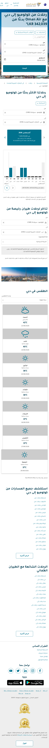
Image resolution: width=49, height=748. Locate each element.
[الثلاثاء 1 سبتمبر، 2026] (7, 176)
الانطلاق (42, 58)
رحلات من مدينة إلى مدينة (26, 691)
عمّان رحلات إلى (41, 583)
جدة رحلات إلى (41, 601)
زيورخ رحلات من (41, 549)
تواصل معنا (44, 656)
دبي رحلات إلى (41, 580)
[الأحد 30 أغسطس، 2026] (14, 171)
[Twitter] (18, 671)
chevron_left (44, 137)
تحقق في (6, 4)
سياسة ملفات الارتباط (24, 735)
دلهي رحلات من (41, 534)
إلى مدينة (38, 691)
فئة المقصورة (43, 237)
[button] (24, 32)
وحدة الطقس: (6, 296)
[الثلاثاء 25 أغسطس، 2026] (32, 176)
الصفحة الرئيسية (42, 83)
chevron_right (5, 137)
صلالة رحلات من (41, 538)
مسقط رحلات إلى (40, 576)
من (44, 43)
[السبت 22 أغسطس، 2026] (43, 169)
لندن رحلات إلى (41, 609)
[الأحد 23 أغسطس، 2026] (39, 176)
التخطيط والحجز (14, 4)
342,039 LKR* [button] (36, 24)
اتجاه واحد (42, 32)
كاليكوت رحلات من (40, 502)
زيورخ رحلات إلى (41, 627)
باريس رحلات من (40, 512)
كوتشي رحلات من (40, 505)
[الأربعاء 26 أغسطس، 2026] (28, 176)
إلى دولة (45, 691)
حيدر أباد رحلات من (40, 531)
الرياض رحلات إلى (40, 620)
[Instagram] (32, 671)
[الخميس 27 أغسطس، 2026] (25, 172)
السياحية (42, 103)
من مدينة (27, 693)
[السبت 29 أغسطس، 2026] (18, 176)
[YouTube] (11, 671)
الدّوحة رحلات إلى (40, 590)
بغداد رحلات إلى (41, 594)
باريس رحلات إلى (41, 587)
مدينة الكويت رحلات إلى (38, 605)
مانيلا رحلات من (41, 527)
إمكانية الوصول (43, 660)
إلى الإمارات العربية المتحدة (15, 83)
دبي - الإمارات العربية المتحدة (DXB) (33, 53)
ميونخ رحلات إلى (41, 612)
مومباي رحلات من (40, 509)
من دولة (21, 693)
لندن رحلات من (41, 520)
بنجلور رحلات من (40, 542)
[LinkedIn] (25, 671)
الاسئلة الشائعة (42, 650)
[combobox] (24, 112)
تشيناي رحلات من (40, 516)
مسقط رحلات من (40, 498)
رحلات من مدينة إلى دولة (10, 691)
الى (44, 50)
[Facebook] (40, 671)
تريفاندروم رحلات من (39, 523)
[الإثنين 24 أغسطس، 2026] (36, 176)
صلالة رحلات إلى (41, 623)
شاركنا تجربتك (43, 653)
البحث (24, 68)
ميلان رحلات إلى (41, 616)
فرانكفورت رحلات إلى (39, 598)
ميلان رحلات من (41, 545)
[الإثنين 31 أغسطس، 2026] (10, 172)
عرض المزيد (24, 556)
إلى (45, 118)
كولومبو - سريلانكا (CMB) (37, 45)
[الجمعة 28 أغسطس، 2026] (21, 172)
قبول (24, 743)
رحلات (30, 83)
